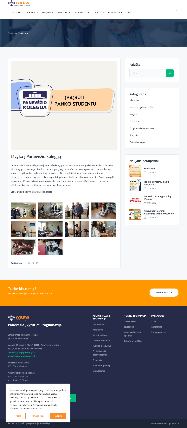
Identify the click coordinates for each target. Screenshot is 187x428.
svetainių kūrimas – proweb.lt (164, 423)
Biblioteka (134, 100)
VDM (153, 321)
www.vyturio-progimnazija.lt (21, 356)
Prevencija (97, 360)
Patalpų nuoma (158, 332)
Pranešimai (134, 121)
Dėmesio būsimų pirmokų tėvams (157, 198)
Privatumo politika (33, 408)
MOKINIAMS (81, 12)
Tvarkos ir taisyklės (102, 345)
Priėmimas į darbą (101, 365)
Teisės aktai (130, 321)
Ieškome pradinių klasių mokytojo (156, 183)
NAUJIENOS (47, 12)
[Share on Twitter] (29, 262)
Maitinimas (156, 326)
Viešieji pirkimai (100, 335)
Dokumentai (98, 324)
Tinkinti (17, 415)
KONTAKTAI (114, 12)
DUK (129, 12)
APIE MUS (31, 12)
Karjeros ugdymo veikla (141, 107)
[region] (38, 403)
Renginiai (133, 135)
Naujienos (134, 114)
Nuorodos (129, 326)
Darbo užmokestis (101, 340)
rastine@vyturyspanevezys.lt (21, 352)
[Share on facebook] (25, 262)
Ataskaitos (98, 329)
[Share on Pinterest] (37, 262)
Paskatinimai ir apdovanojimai (100, 353)
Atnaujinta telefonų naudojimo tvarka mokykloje (159, 212)
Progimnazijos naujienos (141, 128)
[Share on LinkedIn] (33, 262)
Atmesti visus (38, 415)
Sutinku (58, 415)
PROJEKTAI (63, 12)
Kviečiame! (149, 168)
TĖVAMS (97, 12)
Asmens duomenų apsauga (133, 334)
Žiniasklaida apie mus (139, 142)
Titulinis (12, 32)
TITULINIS (16, 12)
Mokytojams (99, 370)
